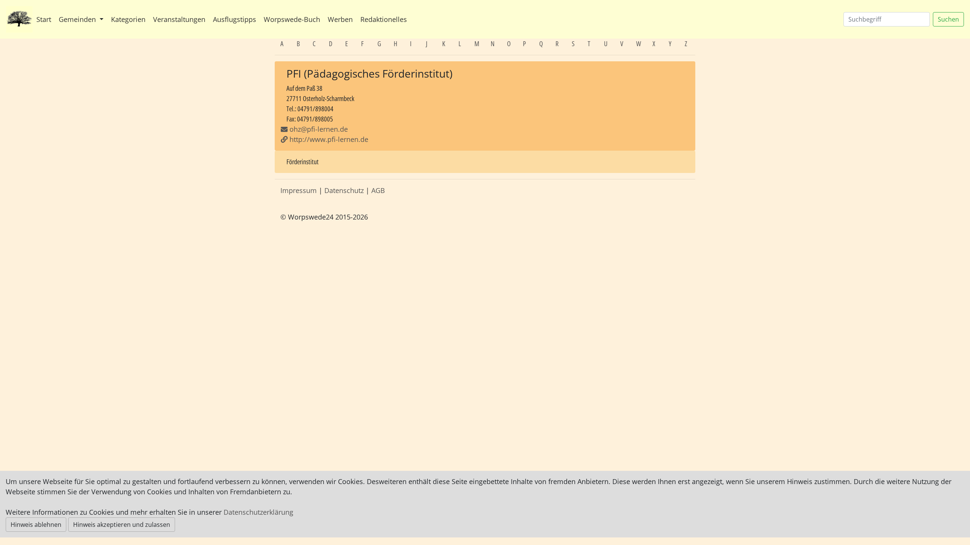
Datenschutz (344, 190)
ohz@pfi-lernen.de (318, 129)
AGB (378, 190)
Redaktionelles (383, 19)
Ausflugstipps (234, 19)
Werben (340, 19)
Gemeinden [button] (78, 19)
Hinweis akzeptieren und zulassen (121, 524)
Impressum (298, 190)
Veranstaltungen (179, 19)
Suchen (948, 19)
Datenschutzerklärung (258, 512)
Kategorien (128, 19)
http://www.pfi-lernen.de (328, 139)
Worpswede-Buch (292, 19)
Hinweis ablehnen (36, 524)
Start (43, 19)
